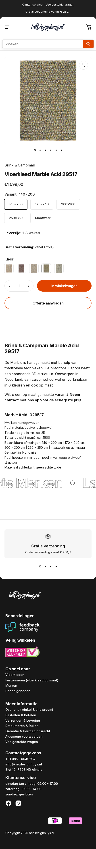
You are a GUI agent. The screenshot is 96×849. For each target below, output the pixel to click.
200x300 (68, 204)
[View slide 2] (45, 566)
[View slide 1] (40, 566)
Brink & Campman (19, 165)
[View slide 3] (50, 566)
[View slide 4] (56, 566)
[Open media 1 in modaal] (83, 65)
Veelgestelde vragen (60, 4)
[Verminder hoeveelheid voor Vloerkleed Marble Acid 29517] (9, 285)
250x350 (16, 218)
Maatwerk (43, 218)
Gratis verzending (48, 546)
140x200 (16, 204)
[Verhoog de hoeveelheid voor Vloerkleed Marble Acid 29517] (28, 285)
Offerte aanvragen (48, 303)
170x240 (42, 204)
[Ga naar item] (34, 150)
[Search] (88, 44)
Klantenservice (32, 4)
